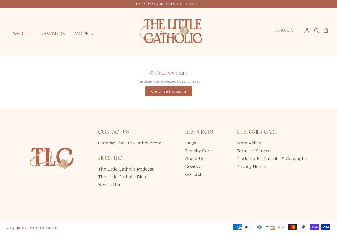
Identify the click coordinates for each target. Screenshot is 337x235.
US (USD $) (285, 30)
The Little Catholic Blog (122, 176)
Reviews (193, 166)
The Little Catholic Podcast (126, 169)
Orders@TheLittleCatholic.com (130, 143)
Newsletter (109, 184)
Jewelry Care (198, 150)
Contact (193, 174)
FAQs (190, 143)
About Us (194, 158)
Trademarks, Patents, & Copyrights (272, 158)
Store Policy (249, 143)
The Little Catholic (45, 228)
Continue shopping (168, 91)
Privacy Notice (251, 166)
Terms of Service (254, 150)
